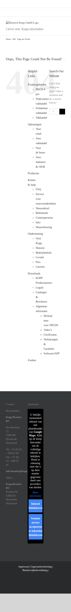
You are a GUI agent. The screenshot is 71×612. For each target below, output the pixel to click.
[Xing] (7, 523)
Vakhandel (41, 117)
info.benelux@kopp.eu (18, 471)
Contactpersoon (44, 217)
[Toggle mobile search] (56, 23)
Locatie (40, 257)
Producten (33, 173)
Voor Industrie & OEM (41, 162)
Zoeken (32, 360)
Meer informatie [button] (35, 494)
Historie (40, 248)
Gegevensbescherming (41, 566)
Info (38, 222)
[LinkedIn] (17, 517)
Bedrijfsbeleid (43, 252)
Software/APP (52, 353)
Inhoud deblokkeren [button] (35, 505)
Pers (38, 262)
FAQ (38, 189)
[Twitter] (12, 523)
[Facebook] (7, 517)
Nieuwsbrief (42, 208)
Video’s (48, 329)
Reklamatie (42, 212)
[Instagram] (12, 517)
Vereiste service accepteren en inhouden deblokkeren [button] (35, 527)
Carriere (40, 266)
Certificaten (50, 334)
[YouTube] (17, 523)
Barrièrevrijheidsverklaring (35, 570)
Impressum (24, 566)
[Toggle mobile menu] (63, 23)
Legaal (39, 287)
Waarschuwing (44, 227)
